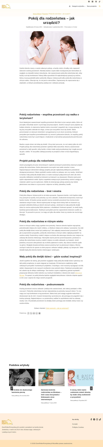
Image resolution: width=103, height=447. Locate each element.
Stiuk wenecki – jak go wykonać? (57, 308)
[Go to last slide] (11, 388)
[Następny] (91, 388)
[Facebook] (89, 1)
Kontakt (75, 424)
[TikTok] (99, 1)
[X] (31, 313)
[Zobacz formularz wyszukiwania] (99, 6)
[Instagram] (92, 1)
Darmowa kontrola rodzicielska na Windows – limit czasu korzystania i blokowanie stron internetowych (51, 394)
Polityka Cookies (78, 427)
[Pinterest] (96, 1)
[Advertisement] (51, 98)
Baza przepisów (92, 6)
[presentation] (22, 377)
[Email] (34, 313)
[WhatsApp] (36, 313)
